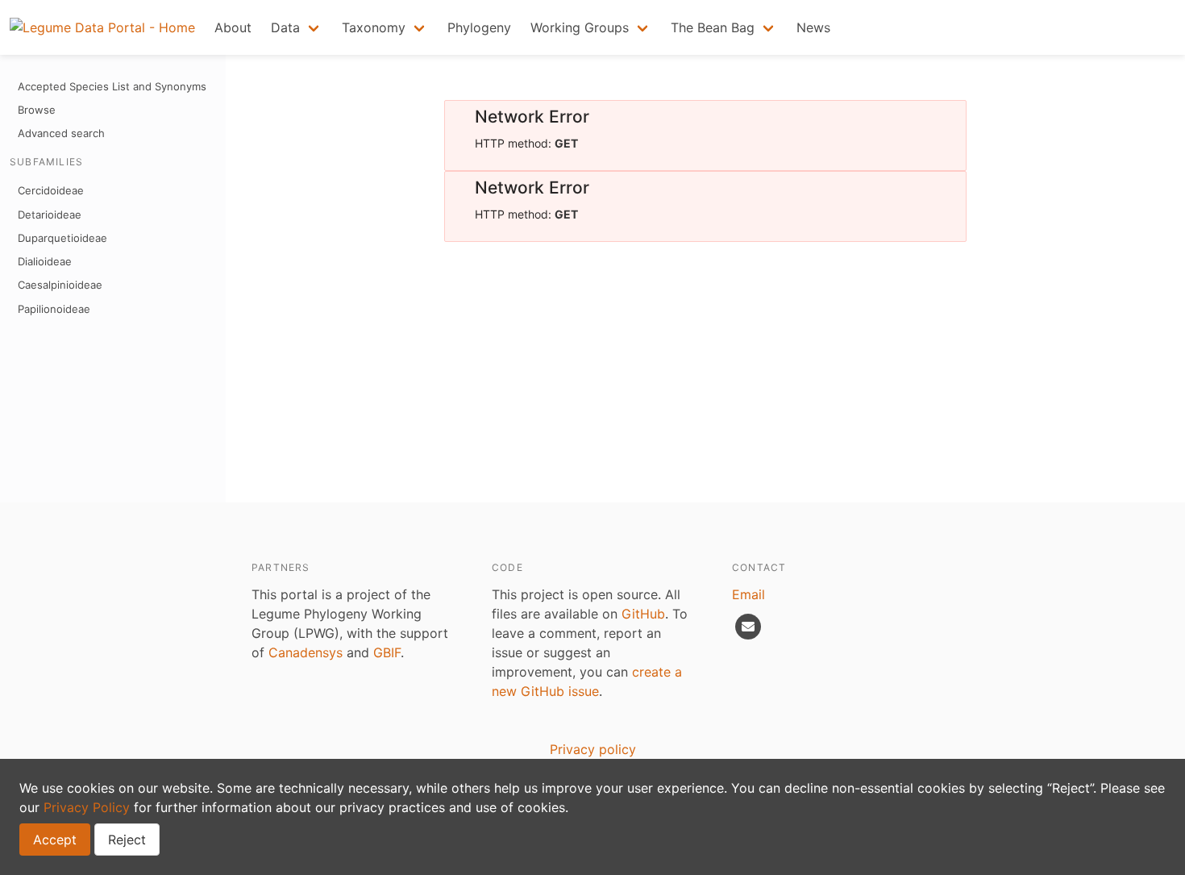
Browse (37, 109)
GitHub (643, 614)
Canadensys (305, 652)
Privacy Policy (87, 807)
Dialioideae (45, 261)
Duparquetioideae (62, 237)
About (233, 27)
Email (748, 594)
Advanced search (61, 133)
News (813, 27)
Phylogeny (479, 27)
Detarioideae (49, 214)
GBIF (387, 652)
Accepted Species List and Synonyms (112, 86)
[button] (296, 27)
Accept (55, 839)
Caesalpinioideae (60, 284)
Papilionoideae (54, 308)
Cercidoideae (51, 190)
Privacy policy (593, 749)
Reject (127, 839)
